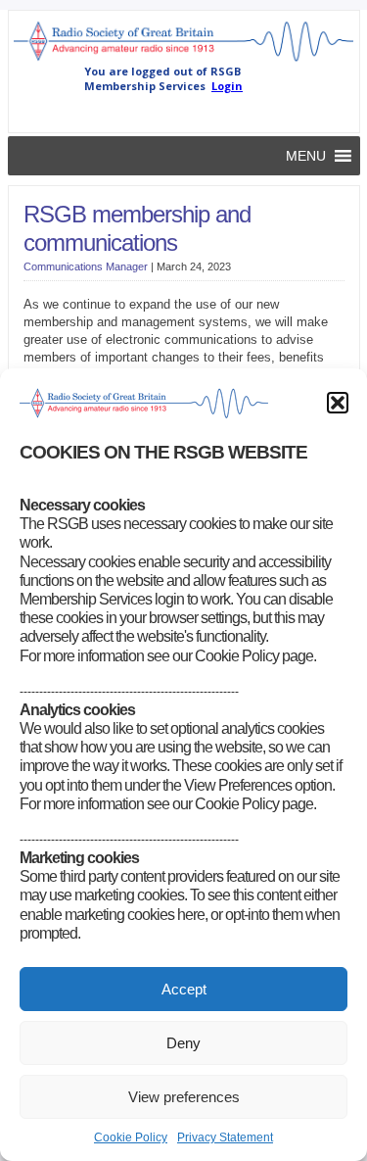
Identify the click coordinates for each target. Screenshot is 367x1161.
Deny (183, 1043)
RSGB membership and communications (137, 228)
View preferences (184, 1096)
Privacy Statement (225, 1137)
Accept (183, 989)
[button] (337, 402)
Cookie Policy (130, 1137)
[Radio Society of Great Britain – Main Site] (184, 60)
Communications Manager (85, 266)
